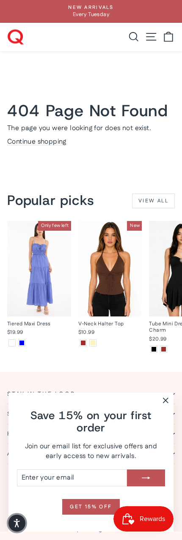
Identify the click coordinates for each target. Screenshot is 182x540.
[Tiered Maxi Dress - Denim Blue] (22, 343)
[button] (17, 523)
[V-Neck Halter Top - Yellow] (93, 343)
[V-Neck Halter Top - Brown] (83, 343)
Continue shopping (36, 142)
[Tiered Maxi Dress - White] (12, 343)
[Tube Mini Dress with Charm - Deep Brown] (163, 349)
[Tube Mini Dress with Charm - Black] (154, 349)
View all (153, 201)
